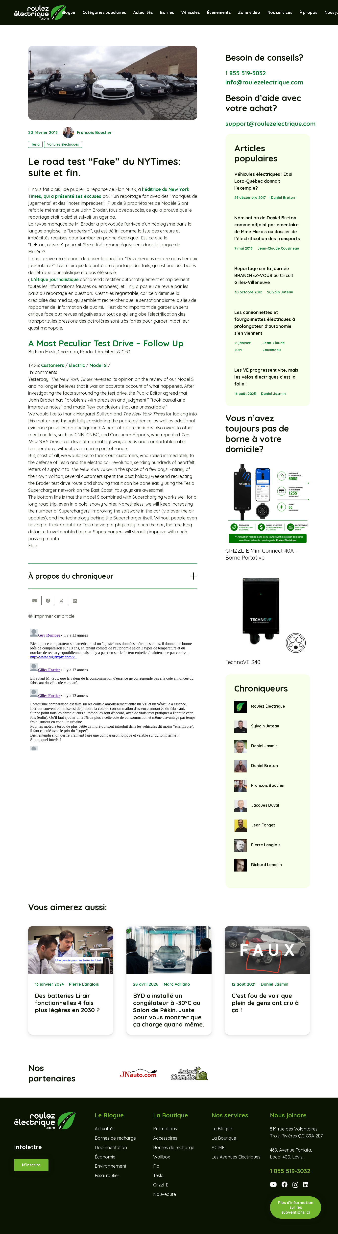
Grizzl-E (160, 1185)
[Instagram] (295, 1185)
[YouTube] (273, 1184)
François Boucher (94, 132)
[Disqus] (112, 688)
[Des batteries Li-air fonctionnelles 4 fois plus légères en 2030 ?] (70, 980)
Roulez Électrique (268, 706)
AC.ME (218, 1147)
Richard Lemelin (266, 864)
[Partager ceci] (48, 600)
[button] (202, 12)
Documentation (111, 1147)
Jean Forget (263, 825)
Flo (156, 1166)
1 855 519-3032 (245, 73)
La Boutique (224, 1138)
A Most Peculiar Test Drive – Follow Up (105, 343)
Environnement (110, 1166)
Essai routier (107, 1176)
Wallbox (161, 1157)
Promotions (165, 1129)
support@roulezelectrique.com (270, 123)
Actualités (105, 1129)
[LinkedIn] (305, 1184)
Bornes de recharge (115, 1138)
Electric (77, 365)
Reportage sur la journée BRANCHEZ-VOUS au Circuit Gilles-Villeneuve (263, 275)
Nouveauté (164, 1194)
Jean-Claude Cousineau (278, 248)
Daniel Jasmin (273, 393)
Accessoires (165, 1138)
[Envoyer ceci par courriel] (35, 600)
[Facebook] (285, 1184)
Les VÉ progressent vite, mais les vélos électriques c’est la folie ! (266, 377)
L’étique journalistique (55, 279)
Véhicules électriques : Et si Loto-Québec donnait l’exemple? (263, 181)
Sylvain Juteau (280, 292)
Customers (52, 365)
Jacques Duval (265, 805)
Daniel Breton (283, 197)
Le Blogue (222, 1129)
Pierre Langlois (265, 844)
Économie (105, 1157)
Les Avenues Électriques (236, 1157)
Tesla (158, 1176)
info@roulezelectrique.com (264, 82)
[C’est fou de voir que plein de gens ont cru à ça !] (267, 980)
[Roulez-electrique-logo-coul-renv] (40, 12)
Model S (98, 365)
